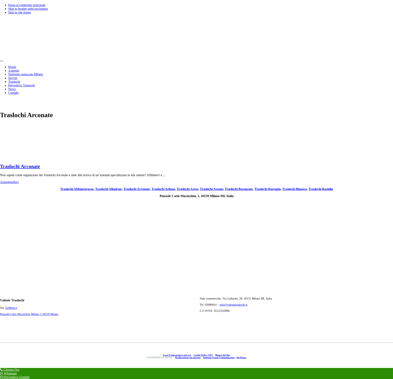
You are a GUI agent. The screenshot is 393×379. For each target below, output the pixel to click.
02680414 (11, 308)
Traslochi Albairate (108, 189)
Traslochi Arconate (20, 166)
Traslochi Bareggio (267, 189)
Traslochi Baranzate (239, 189)
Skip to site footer (19, 12)
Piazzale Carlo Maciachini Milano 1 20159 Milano (29, 314)
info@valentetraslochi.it (233, 304)
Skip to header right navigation (28, 8)
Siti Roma (241, 357)
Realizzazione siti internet (188, 357)
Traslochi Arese (187, 189)
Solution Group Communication (219, 357)
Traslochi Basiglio (320, 189)
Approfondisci (9, 182)
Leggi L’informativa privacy (177, 355)
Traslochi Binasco (294, 189)
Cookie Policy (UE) (203, 355)
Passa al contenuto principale (26, 5)
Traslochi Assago (211, 189)
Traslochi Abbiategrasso (77, 189)
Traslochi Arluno (163, 189)
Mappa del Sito (222, 355)
